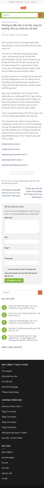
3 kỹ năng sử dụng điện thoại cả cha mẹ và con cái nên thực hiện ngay (11, 193)
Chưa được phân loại (10, 22)
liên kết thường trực (11, 183)
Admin (26, 35)
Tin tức (27, 2)
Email (7, 248)
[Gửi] (40, 15)
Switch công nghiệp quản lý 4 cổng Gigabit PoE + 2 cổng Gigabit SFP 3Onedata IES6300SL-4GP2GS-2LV (23, 338)
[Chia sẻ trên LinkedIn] (32, 173)
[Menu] (3, 8)
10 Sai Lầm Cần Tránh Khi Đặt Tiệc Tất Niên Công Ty (24, 314)
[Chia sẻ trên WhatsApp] (12, 173)
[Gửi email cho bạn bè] (24, 173)
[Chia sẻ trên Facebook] (16, 173)
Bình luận (9, 218)
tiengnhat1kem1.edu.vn (11, 144)
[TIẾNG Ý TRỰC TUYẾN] (23, 8)
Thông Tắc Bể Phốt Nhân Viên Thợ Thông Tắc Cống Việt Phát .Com (22, 307)
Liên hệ (33, 2)
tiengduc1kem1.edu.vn (11, 149)
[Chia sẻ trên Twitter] (20, 173)
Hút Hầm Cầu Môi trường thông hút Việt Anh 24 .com (24, 329)
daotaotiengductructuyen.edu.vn (14, 154)
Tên (6, 237)
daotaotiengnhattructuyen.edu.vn (15, 165)
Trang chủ (11, 2)
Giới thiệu (20, 2)
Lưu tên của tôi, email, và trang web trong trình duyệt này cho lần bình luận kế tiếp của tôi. (21, 272)
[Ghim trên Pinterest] (28, 173)
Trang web (9, 258)
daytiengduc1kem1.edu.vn (12, 160)
